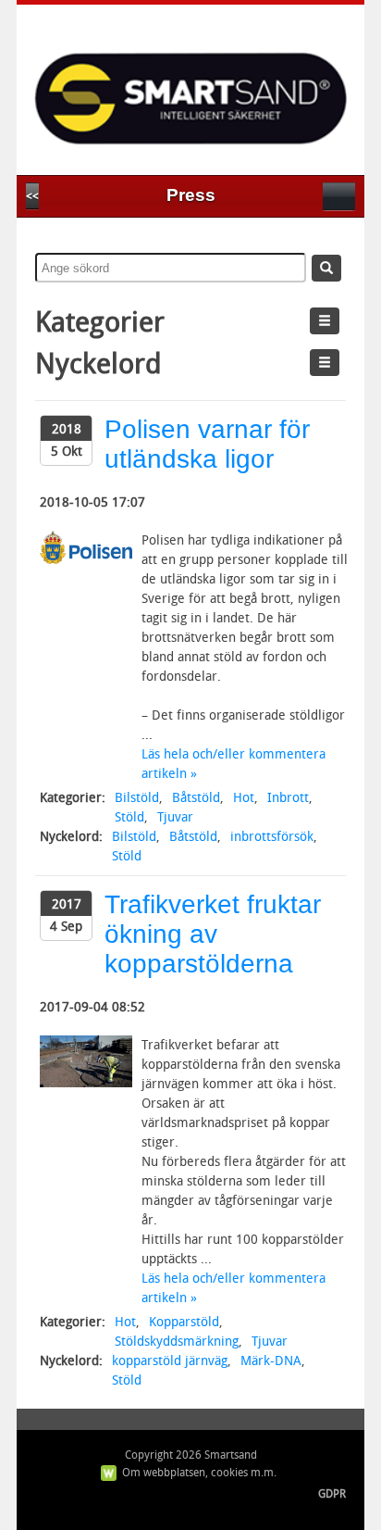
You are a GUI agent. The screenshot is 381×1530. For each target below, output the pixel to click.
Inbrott (288, 798)
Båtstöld (196, 798)
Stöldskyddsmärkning (177, 1341)
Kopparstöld (184, 1322)
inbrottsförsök (271, 837)
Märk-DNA (270, 1361)
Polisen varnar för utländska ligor (207, 444)
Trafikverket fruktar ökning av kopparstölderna (212, 934)
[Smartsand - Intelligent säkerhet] (190, 84)
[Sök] (326, 268)
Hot (243, 798)
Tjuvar (175, 817)
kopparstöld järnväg (169, 1361)
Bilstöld (137, 798)
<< (32, 196)
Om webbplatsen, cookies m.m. (199, 1472)
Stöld (129, 817)
